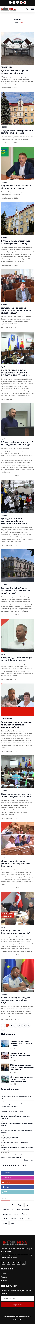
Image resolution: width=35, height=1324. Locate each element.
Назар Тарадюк (6, 87)
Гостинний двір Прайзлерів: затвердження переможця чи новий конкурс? (15, 590)
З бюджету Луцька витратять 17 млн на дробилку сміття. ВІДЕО (17, 443)
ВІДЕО (3, 367)
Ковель (5, 1218)
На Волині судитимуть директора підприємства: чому (20, 1055)
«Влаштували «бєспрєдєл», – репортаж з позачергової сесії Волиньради (15, 863)
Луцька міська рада (23, 1209)
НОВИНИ (4, 127)
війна (12, 1205)
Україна (24, 1214)
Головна (15, 23)
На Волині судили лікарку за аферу (12, 1111)
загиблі (13, 1218)
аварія (29, 1218)
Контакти (4, 1280)
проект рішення (14, 81)
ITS (21, 1320)
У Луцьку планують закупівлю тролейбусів (14, 1143)
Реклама (4, 1277)
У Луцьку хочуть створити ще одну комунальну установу (15, 242)
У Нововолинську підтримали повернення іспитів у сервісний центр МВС (21, 1079)
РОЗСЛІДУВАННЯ (6, 67)
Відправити (17, 1305)
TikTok (6, 1192)
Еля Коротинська (6, 327)
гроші (16, 1214)
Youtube (7, 1182)
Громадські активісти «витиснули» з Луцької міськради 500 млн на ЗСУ (14, 521)
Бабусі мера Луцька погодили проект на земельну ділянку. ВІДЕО (15, 1000)
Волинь (5, 1205)
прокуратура (7, 1214)
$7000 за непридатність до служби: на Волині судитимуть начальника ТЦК (22, 1067)
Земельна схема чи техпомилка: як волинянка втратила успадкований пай (17, 724)
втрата (13, 1223)
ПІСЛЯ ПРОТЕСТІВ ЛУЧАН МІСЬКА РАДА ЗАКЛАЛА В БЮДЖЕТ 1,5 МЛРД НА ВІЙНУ (15, 372)
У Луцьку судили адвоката (9, 1138)
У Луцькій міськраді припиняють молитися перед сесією (17, 131)
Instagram (7, 1177)
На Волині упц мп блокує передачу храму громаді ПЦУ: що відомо (21, 1043)
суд (27, 1205)
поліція (5, 1223)
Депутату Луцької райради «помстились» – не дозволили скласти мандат (16, 310)
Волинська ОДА (8, 1209)
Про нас (3, 1273)
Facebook (7, 1173)
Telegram (7, 1187)
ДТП (21, 1218)
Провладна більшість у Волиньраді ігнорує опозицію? (15, 931)
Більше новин (29, 1160)
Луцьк (20, 1205)
